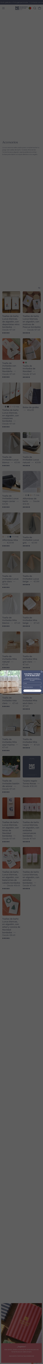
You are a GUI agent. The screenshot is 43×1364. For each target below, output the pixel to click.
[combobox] (32, 687)
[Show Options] (40, 687)
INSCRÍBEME (32, 690)
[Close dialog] (41, 671)
